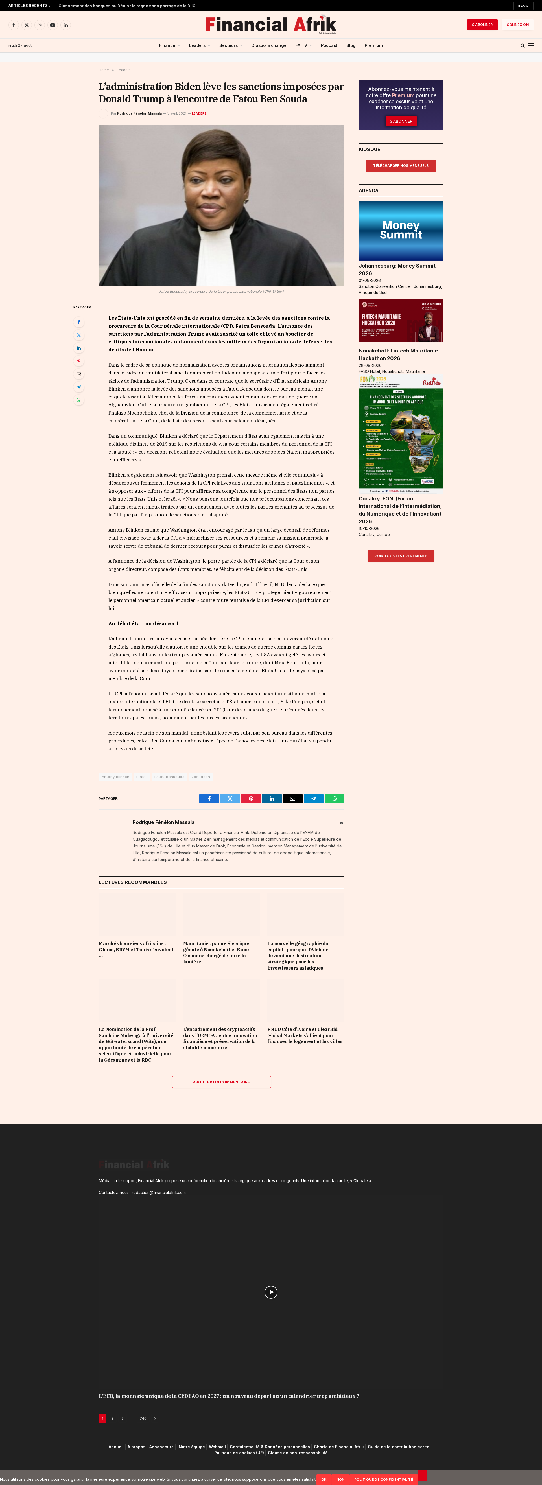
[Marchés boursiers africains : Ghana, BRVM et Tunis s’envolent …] (137, 914)
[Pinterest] (78, 361)
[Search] (522, 45)
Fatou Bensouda (169, 776)
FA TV (301, 45)
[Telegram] (78, 387)
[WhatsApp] (78, 400)
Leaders (197, 45)
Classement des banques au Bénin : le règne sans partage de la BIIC (127, 5)
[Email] (78, 374)
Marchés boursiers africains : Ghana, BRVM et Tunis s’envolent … (136, 950)
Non (340, 1479)
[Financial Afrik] (271, 24)
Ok (324, 1479)
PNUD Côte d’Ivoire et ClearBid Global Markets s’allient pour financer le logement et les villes (304, 1035)
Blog (523, 6)
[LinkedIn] (78, 348)
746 (143, 1418)
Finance (167, 45)
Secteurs (228, 45)
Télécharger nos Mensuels (401, 165)
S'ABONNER (482, 25)
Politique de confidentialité (383, 1479)
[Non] (422, 1475)
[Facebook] (78, 322)
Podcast (329, 45)
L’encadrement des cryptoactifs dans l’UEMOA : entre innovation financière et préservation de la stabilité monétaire (220, 1038)
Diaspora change (269, 45)
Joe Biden (201, 776)
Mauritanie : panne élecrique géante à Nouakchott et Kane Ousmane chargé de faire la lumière (216, 953)
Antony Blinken (115, 776)
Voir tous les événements (401, 556)
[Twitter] (78, 335)
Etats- (141, 776)
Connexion (518, 25)
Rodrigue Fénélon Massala (139, 113)
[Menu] (531, 45)
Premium (374, 45)
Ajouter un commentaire (221, 1082)
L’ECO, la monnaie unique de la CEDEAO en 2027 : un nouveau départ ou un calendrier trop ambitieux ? (229, 1396)
